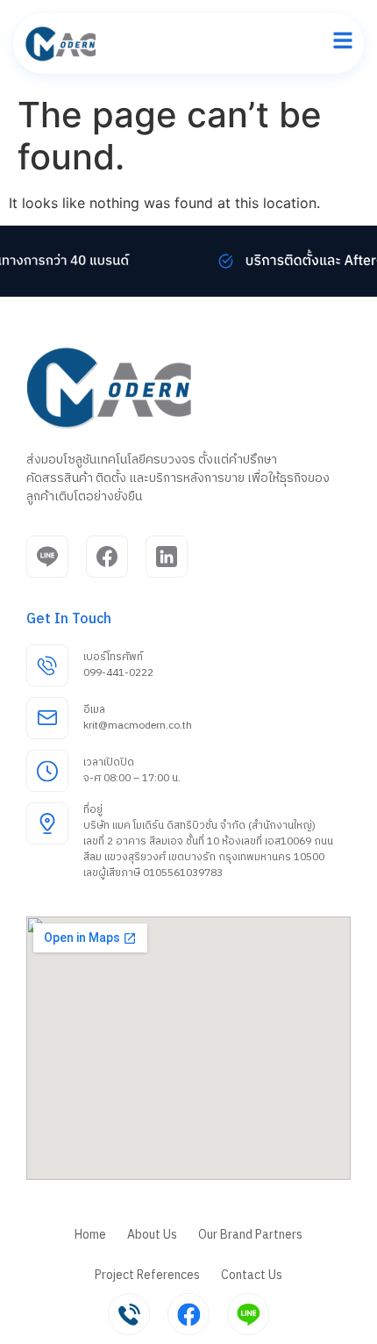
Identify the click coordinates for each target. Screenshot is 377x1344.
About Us (152, 1235)
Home (90, 1235)
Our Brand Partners (250, 1235)
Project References (147, 1275)
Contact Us (251, 1275)
